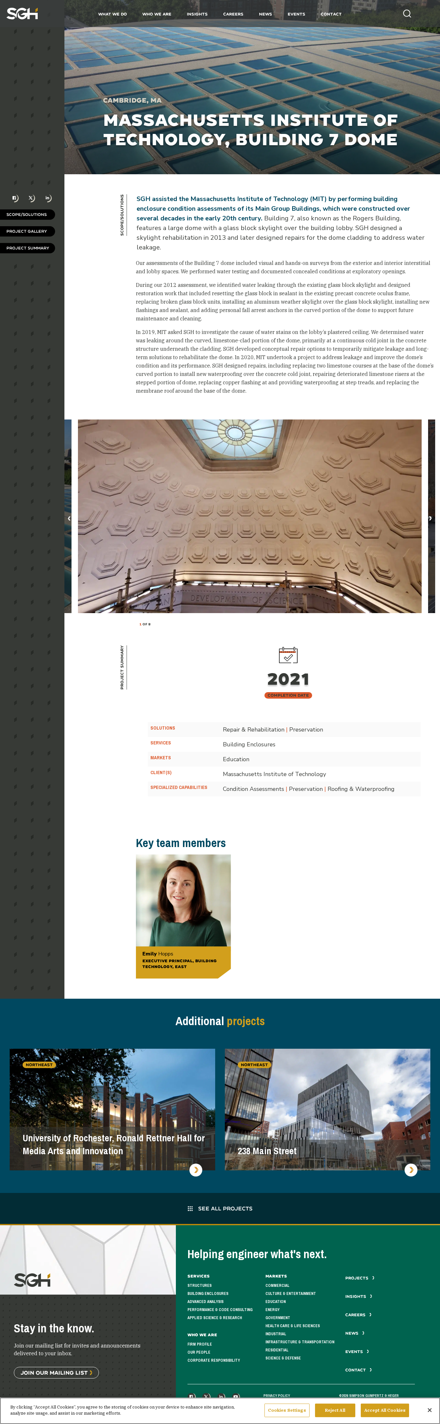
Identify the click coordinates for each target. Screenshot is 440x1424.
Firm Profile (199, 1344)
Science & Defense (283, 1358)
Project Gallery (26, 231)
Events (296, 14)
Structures (199, 1285)
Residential (277, 1350)
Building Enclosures (207, 1293)
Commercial (277, 1285)
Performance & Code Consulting (220, 1309)
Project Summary (27, 248)
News (265, 14)
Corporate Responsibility (213, 1360)
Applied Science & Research (214, 1317)
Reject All (335, 1410)
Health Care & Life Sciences (292, 1325)
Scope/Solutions (26, 214)
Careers (233, 14)
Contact (331, 14)
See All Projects (224, 1208)
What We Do (112, 14)
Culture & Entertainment (290, 1293)
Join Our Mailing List (54, 1372)
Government (277, 1317)
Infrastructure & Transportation (299, 1342)
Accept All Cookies (385, 1410)
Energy (272, 1309)
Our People (198, 1352)
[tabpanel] (250, 516)
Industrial (275, 1334)
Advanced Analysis (205, 1301)
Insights (197, 14)
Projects (357, 1278)
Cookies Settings (287, 1410)
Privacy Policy (276, 1395)
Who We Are (156, 14)
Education (275, 1301)
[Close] (430, 1410)
